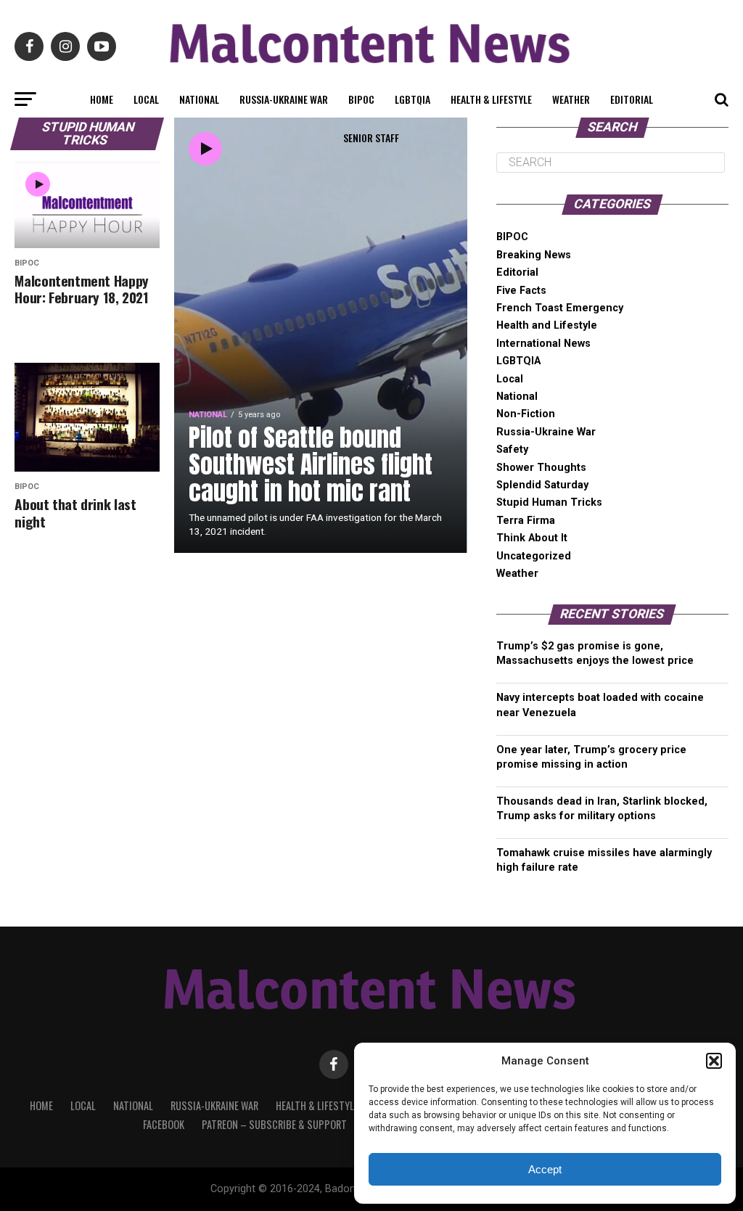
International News (543, 343)
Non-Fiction (525, 414)
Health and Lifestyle (546, 325)
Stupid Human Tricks (549, 502)
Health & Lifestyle (491, 99)
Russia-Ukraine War (283, 99)
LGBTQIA (412, 99)
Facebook (163, 1124)
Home (101, 99)
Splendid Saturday (542, 485)
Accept (545, 1169)
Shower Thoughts (541, 467)
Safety (512, 449)
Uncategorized (533, 556)
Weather (571, 99)
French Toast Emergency (559, 308)
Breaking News (533, 255)
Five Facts (521, 290)
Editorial (631, 99)
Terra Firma (525, 520)
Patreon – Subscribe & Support (274, 1124)
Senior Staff (371, 137)
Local (146, 99)
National (199, 99)
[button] (714, 1061)
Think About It (531, 538)
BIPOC (361, 99)
